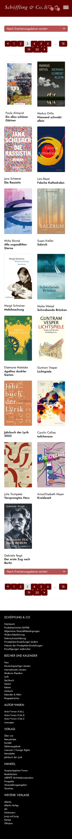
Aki (5, 809)
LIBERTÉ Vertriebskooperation (18, 777)
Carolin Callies (46, 432)
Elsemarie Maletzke (16, 367)
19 (28, 49)
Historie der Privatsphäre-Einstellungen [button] (23, 645)
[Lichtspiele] (52, 338)
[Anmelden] (44, 7)
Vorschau (8, 788)
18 (63, 43)
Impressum (9, 624)
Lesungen (9, 722)
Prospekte (9, 781)
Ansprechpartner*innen (16, 770)
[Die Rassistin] (19, 149)
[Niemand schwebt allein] (52, 84)
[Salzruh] (52, 211)
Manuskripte (10, 739)
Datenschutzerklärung (15, 638)
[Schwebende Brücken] (52, 276)
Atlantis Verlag (11, 805)
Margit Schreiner (14, 306)
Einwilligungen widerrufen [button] (17, 649)
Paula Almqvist (15, 113)
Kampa (7, 819)
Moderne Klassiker (13, 673)
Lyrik (6, 676)
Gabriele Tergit (13, 555)
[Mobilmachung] (19, 276)
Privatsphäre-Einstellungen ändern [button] (21, 642)
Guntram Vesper (47, 367)
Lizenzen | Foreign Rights (17, 750)
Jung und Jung (11, 816)
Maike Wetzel (45, 306)
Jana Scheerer (12, 178)
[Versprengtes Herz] (19, 464)
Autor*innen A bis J (14, 711)
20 (37, 49)
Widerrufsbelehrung (14, 634)
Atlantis (7, 802)
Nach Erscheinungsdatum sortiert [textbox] (27, 29)
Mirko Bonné (12, 241)
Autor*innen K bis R (14, 715)
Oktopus (8, 823)
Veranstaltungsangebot (15, 785)
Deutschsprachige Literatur (17, 666)
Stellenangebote (12, 746)
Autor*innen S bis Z (14, 718)
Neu (6, 662)
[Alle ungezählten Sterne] (19, 211)
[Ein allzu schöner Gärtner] (21, 84)
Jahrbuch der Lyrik (13, 757)
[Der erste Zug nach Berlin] (19, 526)
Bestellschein (10, 774)
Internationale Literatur (15, 669)
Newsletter (9, 753)
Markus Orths (45, 113)
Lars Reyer (43, 179)
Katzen (7, 687)
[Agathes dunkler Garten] (19, 338)
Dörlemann (9, 812)
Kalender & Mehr (12, 694)
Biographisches (11, 698)
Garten (7, 684)
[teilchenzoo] (52, 403)
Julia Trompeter (13, 494)
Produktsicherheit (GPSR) (16, 627)
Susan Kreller (45, 241)
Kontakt (7, 743)
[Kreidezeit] (52, 464)
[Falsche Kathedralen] (52, 149)
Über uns (8, 735)
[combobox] (36, 29)
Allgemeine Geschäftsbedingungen (22, 631)
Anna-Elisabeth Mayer (50, 494)
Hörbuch (8, 691)
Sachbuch (9, 680)
